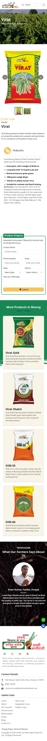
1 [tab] (17, 620)
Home (3, 24)
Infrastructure (7, 710)
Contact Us (5, 723)
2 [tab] (20, 620)
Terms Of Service (21, 729)
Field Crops (11, 24)
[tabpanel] (23, 585)
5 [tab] (30, 620)
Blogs (3, 720)
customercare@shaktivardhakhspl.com (21, 688)
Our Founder (6, 707)
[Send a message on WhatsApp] (43, 620)
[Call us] (43, 626)
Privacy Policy (7, 729)
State (5, 268)
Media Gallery (7, 713)
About (3, 704)
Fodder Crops (21, 707)
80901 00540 (10, 684)
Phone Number (9, 258)
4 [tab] (27, 620)
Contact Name (9, 247)
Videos (4, 717)
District (28, 268)
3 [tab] (23, 620)
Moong (19, 24)
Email (27, 258)
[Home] (10, 4)
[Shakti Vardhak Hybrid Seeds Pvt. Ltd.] (23, 640)
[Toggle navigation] (44, 5)
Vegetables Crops (22, 704)
